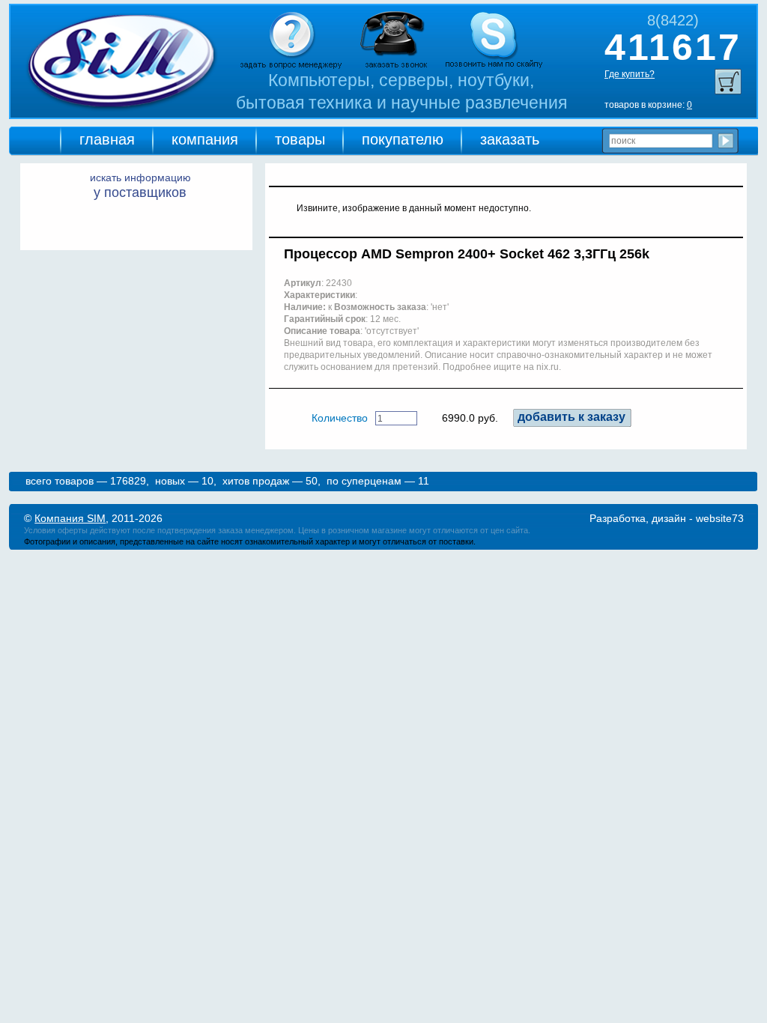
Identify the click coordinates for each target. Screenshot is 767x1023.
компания (205, 139)
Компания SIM (70, 518)
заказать (509, 139)
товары (300, 139)
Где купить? (629, 74)
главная (107, 139)
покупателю (402, 139)
